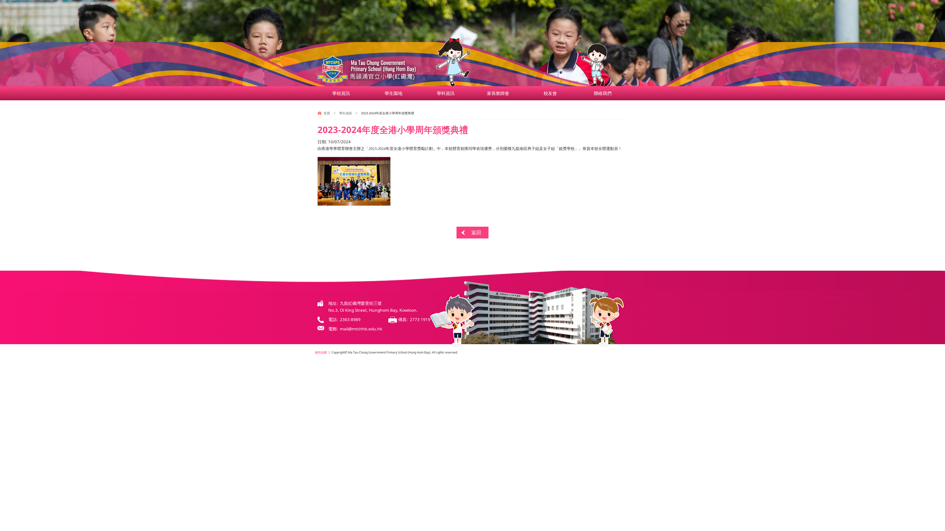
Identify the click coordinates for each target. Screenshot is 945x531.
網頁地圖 (321, 352)
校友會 (550, 93)
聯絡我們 (603, 93)
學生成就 (345, 113)
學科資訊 (446, 93)
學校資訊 (341, 93)
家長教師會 (498, 93)
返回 (476, 232)
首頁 (327, 113)
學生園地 (393, 93)
